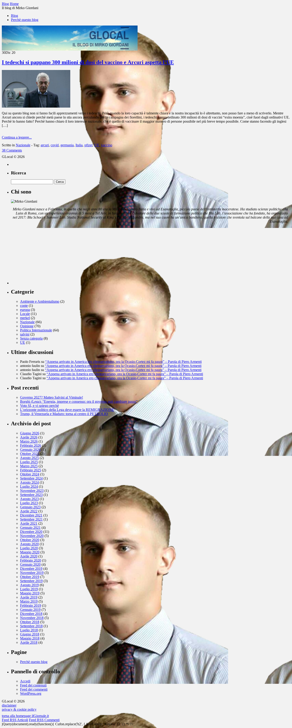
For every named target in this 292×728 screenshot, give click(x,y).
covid (55, 145)
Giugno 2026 (29, 433)
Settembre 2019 (31, 581)
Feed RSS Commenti (44, 720)
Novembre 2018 (32, 618)
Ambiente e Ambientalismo (39, 301)
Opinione (27, 326)
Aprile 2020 (28, 556)
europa (25, 310)
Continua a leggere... (17, 137)
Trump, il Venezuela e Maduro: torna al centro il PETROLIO (64, 414)
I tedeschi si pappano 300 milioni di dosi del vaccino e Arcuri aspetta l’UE (88, 62)
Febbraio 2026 (30, 445)
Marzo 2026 (29, 441)
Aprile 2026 (28, 437)
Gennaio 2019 (30, 610)
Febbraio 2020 (30, 560)
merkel (25, 318)
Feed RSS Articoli (15, 720)
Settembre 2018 (31, 626)
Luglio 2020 (29, 548)
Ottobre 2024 (29, 474)
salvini (24, 334)
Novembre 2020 (32, 536)
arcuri (45, 145)
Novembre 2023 (32, 491)
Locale (25, 314)
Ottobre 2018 (29, 622)
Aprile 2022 (28, 511)
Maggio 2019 (29, 593)
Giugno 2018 (29, 634)
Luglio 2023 (29, 503)
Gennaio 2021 (30, 527)
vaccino (106, 145)
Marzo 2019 (29, 601)
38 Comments (12, 150)
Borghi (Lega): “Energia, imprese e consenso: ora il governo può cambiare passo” (79, 401)
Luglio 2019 (29, 589)
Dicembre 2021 (31, 515)
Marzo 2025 (29, 466)
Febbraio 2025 (30, 470)
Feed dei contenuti (33, 685)
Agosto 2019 (29, 585)
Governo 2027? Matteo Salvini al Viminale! (51, 397)
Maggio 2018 (29, 638)
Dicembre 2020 (31, 532)
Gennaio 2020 (30, 564)
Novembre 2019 (32, 573)
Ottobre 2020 (29, 540)
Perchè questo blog (24, 20)
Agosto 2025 (29, 458)
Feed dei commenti (33, 689)
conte (24, 305)
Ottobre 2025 (29, 454)
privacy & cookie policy (19, 709)
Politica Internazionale (36, 330)
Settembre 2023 (31, 495)
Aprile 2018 (28, 642)
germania (67, 145)
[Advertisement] (45, 255)
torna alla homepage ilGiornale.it (25, 716)
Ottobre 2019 (29, 577)
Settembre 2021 (31, 519)
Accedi (25, 681)
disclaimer (9, 705)
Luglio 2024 (29, 486)
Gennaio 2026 (30, 450)
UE (96, 145)
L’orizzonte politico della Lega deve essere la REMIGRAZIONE (67, 410)
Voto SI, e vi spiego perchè (39, 406)
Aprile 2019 (28, 597)
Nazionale (23, 145)
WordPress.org (30, 693)
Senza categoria (31, 338)
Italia (79, 145)
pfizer (88, 145)
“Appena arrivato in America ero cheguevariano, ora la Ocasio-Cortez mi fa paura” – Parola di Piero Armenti (123, 362)
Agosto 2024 (29, 482)
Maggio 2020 (29, 552)
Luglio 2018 (29, 630)
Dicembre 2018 (31, 614)
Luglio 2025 (29, 462)
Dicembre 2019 (31, 569)
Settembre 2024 (31, 478)
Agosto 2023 (29, 499)
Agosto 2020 (29, 544)
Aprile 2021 (28, 523)
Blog (14, 16)
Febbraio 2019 (30, 605)
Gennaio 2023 (30, 507)
